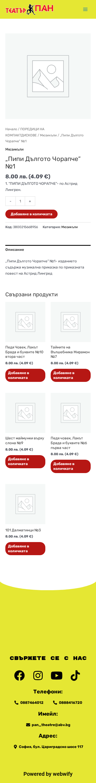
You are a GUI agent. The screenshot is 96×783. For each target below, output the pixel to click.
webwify (63, 774)
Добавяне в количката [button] (18, 375)
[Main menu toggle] (85, 9)
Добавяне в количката (31, 214)
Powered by (38, 774)
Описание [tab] (14, 249)
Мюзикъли (48, 135)
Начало (11, 129)
